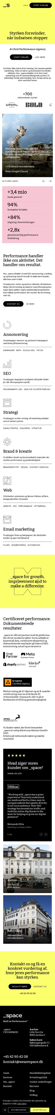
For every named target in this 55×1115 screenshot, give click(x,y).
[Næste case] (50, 181)
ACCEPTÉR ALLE (40, 1110)
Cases (6, 1073)
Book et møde (19, 986)
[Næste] (46, 834)
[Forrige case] (44, 181)
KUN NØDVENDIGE (18, 1110)
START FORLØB (40, 5)
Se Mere (30, 304)
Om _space (9, 1082)
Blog (32, 1090)
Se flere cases (10, 181)
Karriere (34, 1086)
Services (7, 1077)
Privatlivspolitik (38, 1077)
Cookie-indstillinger (41, 1082)
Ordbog (34, 1095)
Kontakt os (13, 304)
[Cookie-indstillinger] (5, 1110)
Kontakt (7, 1086)
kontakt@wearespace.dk (23, 1062)
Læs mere (40, 57)
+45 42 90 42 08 (27, 993)
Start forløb (21, 57)
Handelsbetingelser (40, 1073)
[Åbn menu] (25, 5)
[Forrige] (41, 834)
